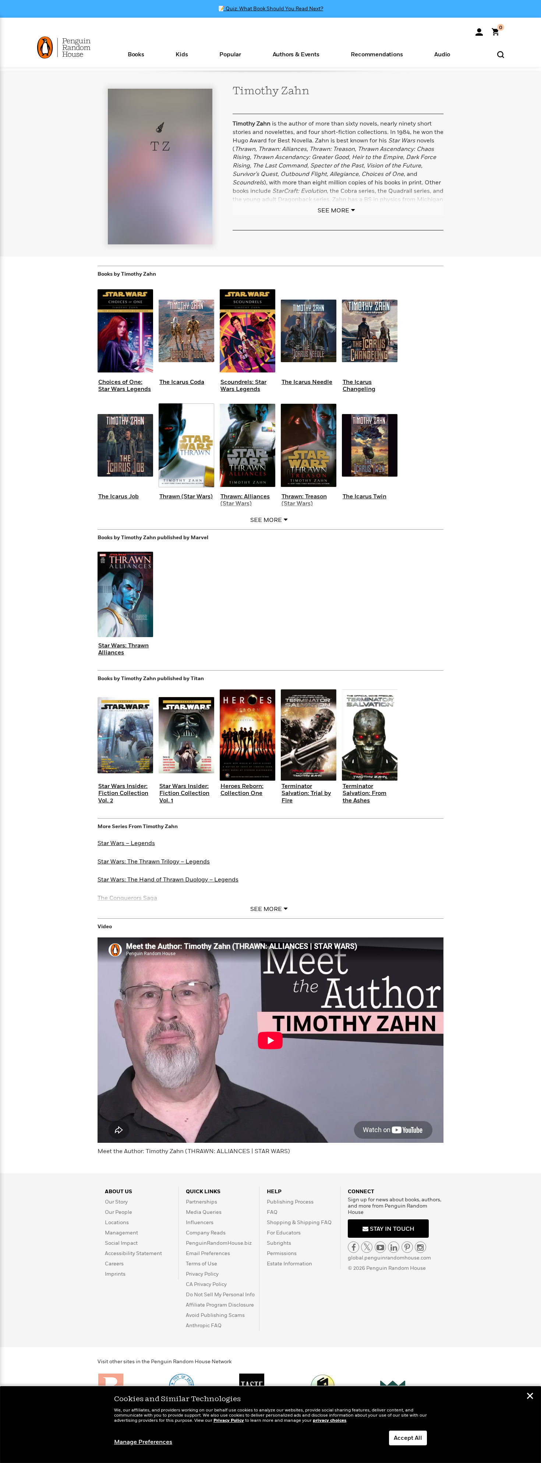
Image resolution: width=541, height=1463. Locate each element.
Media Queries (204, 1212)
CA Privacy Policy (206, 1284)
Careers (114, 1263)
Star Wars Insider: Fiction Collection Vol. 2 (123, 793)
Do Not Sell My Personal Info (220, 1294)
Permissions (282, 1253)
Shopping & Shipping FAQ (299, 1222)
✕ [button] (530, 1396)
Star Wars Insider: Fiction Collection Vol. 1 (184, 793)
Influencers (199, 1222)
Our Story (116, 1201)
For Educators (284, 1232)
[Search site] (500, 54)
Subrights (279, 1243)
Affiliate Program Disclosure (220, 1304)
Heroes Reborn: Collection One (242, 789)
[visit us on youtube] (380, 1247)
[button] (136, 54)
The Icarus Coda (181, 382)
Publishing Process (290, 1201)
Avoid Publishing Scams (215, 1315)
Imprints (115, 1274)
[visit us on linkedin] (393, 1247)
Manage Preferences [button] (143, 1442)
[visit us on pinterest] (407, 1247)
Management (121, 1232)
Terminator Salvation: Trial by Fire (306, 793)
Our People (118, 1212)
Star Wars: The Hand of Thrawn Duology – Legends (168, 880)
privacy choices (329, 1420)
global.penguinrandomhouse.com (389, 1257)
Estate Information (289, 1263)
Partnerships (201, 1201)
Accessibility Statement (133, 1253)
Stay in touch (391, 1229)
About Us (118, 1191)
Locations (117, 1222)
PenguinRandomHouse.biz (219, 1243)
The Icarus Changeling (359, 385)
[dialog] (270, 1424)
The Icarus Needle (307, 382)
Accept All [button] (408, 1438)
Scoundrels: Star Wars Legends (243, 385)
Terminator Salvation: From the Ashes (364, 793)
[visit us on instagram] (420, 1247)
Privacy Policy (202, 1274)
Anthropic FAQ (204, 1325)
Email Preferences (208, 1253)
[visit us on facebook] (353, 1247)
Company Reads (206, 1232)
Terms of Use (201, 1263)
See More (333, 210)
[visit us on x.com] (366, 1247)
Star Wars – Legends (126, 843)
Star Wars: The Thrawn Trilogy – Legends (154, 862)
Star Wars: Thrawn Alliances (123, 649)
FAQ (272, 1212)
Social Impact (121, 1243)
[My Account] (479, 29)
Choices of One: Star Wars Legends (124, 385)
